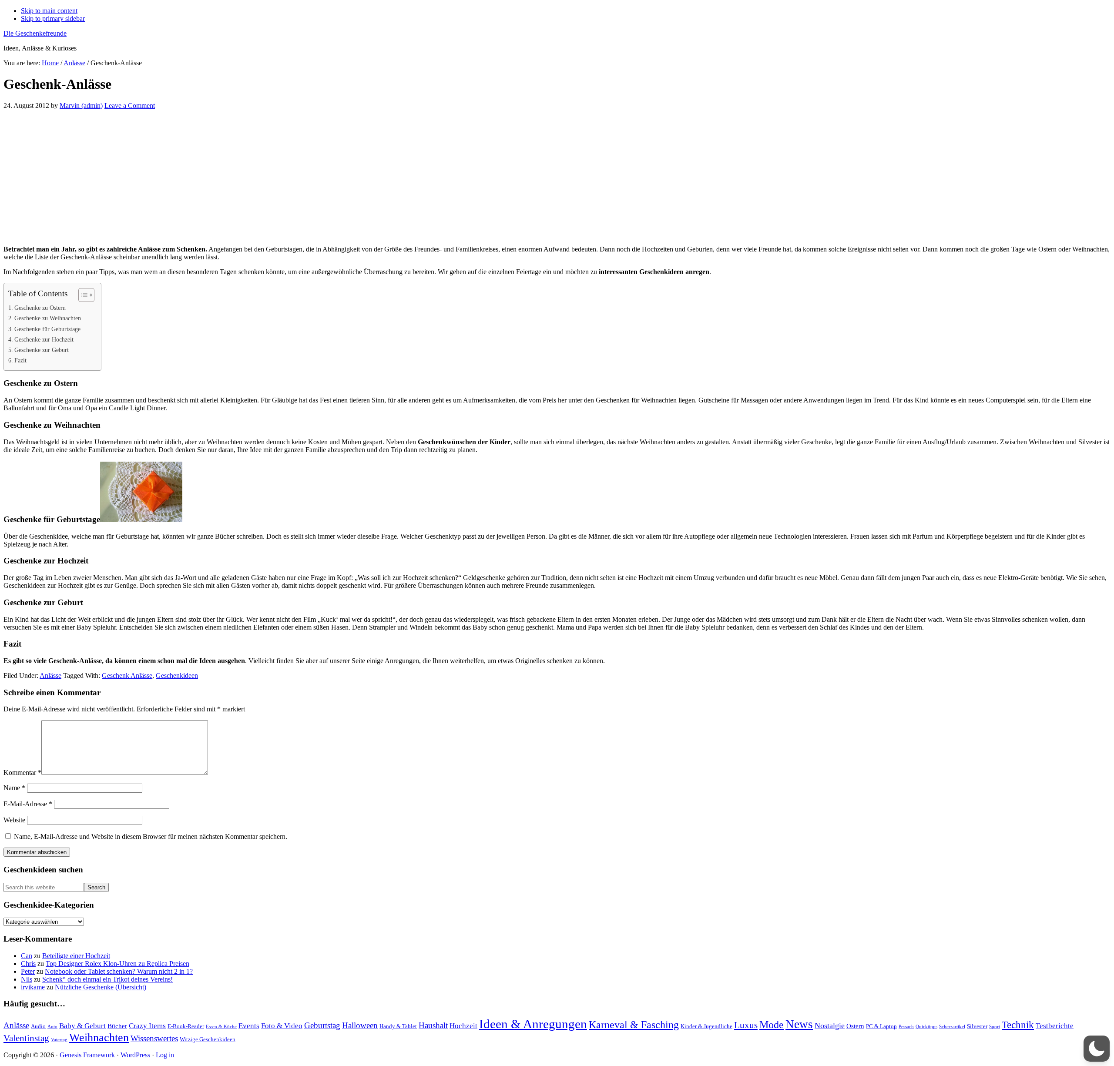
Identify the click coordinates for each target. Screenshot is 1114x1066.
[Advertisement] (264, 177)
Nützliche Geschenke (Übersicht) (100, 987)
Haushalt (433, 1025)
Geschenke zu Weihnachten (47, 318)
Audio (38, 1026)
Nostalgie (830, 1025)
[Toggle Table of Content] (82, 295)
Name (14, 787)
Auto (52, 1026)
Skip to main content (49, 10)
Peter (28, 971)
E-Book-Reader (186, 1026)
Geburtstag (322, 1025)
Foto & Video (281, 1026)
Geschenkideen (177, 675)
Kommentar (22, 772)
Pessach (906, 1026)
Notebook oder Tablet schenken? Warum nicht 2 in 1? (119, 971)
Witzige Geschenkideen (207, 1039)
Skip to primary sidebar (53, 18)
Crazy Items (147, 1026)
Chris (28, 963)
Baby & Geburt (82, 1026)
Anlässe (50, 675)
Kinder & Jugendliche (706, 1026)
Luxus (746, 1025)
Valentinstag (26, 1038)
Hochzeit (463, 1026)
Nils (26, 979)
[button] (1097, 1049)
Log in (165, 1055)
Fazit (20, 360)
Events (248, 1026)
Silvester (977, 1026)
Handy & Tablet (398, 1026)
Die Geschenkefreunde (35, 33)
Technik (1018, 1024)
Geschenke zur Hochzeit (44, 339)
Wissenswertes (154, 1038)
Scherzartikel (952, 1026)
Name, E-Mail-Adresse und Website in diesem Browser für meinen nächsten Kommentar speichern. (150, 836)
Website (14, 820)
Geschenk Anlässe (127, 675)
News (799, 1024)
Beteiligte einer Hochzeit (76, 955)
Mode (771, 1024)
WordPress (135, 1055)
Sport (994, 1026)
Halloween (360, 1025)
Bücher (117, 1025)
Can (26, 955)
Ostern (855, 1025)
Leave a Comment (129, 105)
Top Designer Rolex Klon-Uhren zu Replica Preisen (117, 963)
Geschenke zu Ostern (40, 307)
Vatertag (59, 1039)
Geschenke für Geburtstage (47, 328)
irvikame (33, 987)
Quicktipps (926, 1026)
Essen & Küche (221, 1026)
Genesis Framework (87, 1055)
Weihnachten (99, 1037)
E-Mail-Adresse (27, 804)
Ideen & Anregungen (533, 1024)
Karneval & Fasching (634, 1024)
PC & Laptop (881, 1026)
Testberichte (1055, 1026)
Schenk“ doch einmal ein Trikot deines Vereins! (107, 979)
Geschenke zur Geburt (41, 349)
